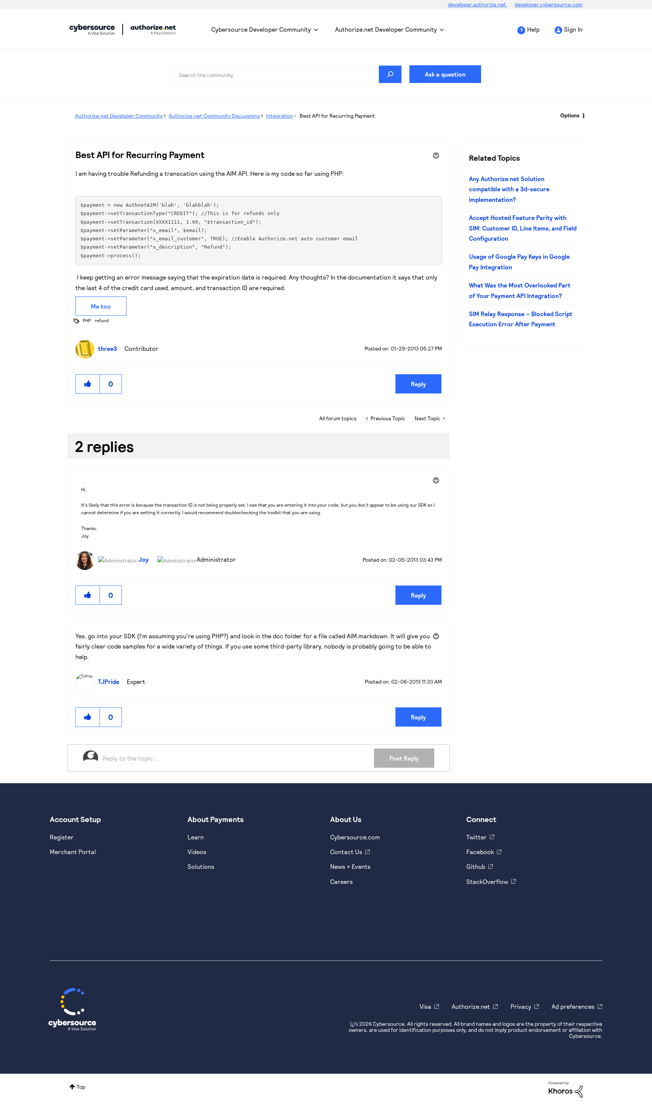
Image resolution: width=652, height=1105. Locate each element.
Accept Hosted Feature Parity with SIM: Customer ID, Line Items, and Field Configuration (523, 228)
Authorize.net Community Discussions (214, 115)
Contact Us (346, 851)
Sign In (573, 29)
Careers (341, 881)
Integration (279, 115)
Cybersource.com (355, 837)
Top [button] (81, 1086)
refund (102, 320)
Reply (418, 383)
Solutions (201, 866)
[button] (88, 384)
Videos (197, 851)
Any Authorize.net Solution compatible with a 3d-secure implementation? (509, 189)
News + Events (350, 866)
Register (62, 837)
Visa (425, 1006)
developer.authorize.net (477, 4)
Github (475, 866)
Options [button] (570, 115)
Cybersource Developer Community (92, 29)
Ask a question (445, 74)
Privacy (521, 1006)
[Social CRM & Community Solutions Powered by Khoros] (566, 1088)
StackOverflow (487, 881)
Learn (196, 837)
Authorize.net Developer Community (386, 29)
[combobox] (286, 74)
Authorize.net (471, 1006)
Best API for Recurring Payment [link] (337, 115)
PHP (87, 320)
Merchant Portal (73, 851)
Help (533, 29)
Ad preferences (573, 1006)
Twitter (476, 837)
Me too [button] (101, 306)
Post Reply (404, 758)
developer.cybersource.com (549, 4)
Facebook (480, 851)
